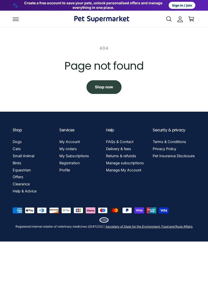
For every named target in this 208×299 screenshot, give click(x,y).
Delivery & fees (118, 149)
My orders (68, 149)
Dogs (17, 141)
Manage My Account (123, 170)
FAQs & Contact (119, 141)
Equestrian (22, 170)
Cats (17, 149)
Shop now (104, 87)
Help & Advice (25, 191)
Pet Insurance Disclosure (174, 156)
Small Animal (23, 156)
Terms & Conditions (169, 141)
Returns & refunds (121, 156)
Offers (18, 177)
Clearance (21, 184)
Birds (17, 163)
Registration (69, 163)
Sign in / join (182, 5)
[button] (15, 19)
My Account (69, 141)
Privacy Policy (164, 149)
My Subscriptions (74, 156)
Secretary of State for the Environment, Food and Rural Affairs (149, 226)
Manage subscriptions (125, 163)
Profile (64, 170)
